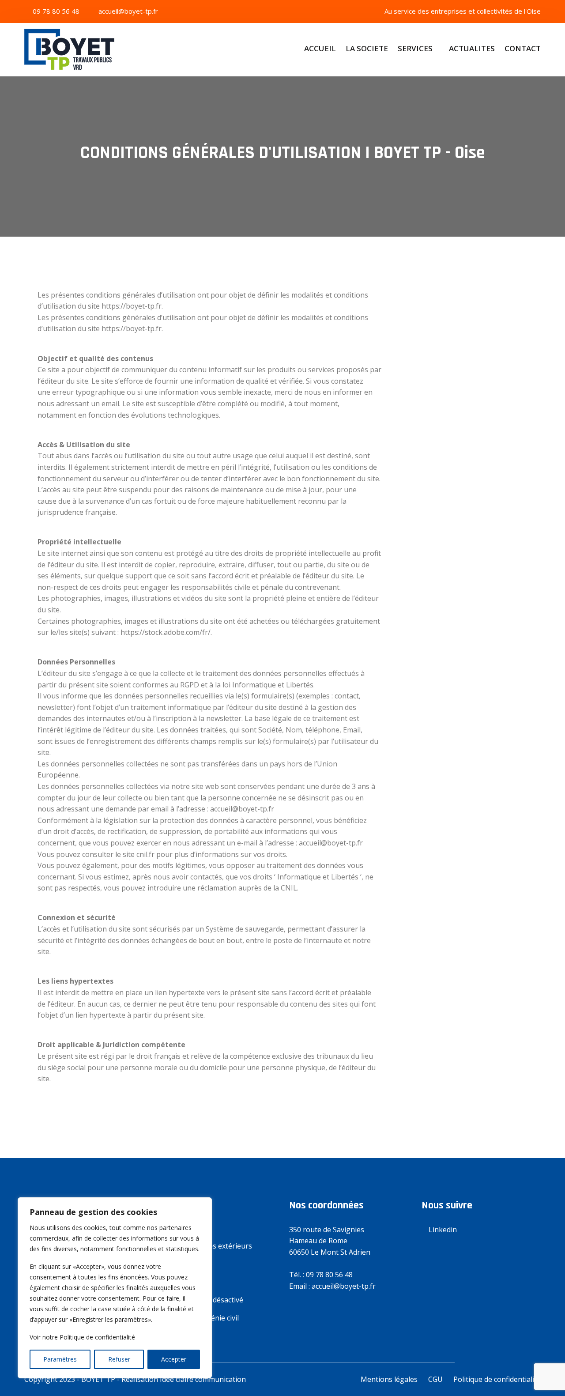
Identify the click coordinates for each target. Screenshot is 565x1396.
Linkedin (442, 1229)
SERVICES (415, 48)
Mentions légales (389, 1379)
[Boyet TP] (83, 52)
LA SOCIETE (367, 48)
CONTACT (523, 48)
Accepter (173, 1359)
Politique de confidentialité (497, 1379)
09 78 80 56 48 (55, 11)
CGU (435, 1379)
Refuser (119, 1359)
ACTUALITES (472, 48)
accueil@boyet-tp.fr (127, 11)
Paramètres (60, 1359)
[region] (115, 1287)
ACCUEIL (320, 48)
